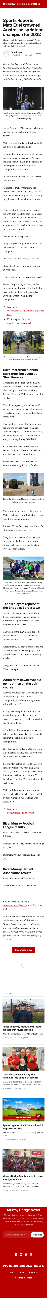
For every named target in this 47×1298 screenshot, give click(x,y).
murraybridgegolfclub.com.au (20, 812)
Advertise (33, 1272)
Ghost (29, 1278)
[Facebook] (16, 1254)
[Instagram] (31, 1254)
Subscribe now (23, 950)
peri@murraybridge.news (15, 905)
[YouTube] (26, 1254)
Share (38, 53)
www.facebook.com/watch (19, 322)
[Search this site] (39, 4)
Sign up (12, 1272)
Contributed (16, 52)
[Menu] (43, 4)
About (22, 1272)
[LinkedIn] (21, 1254)
